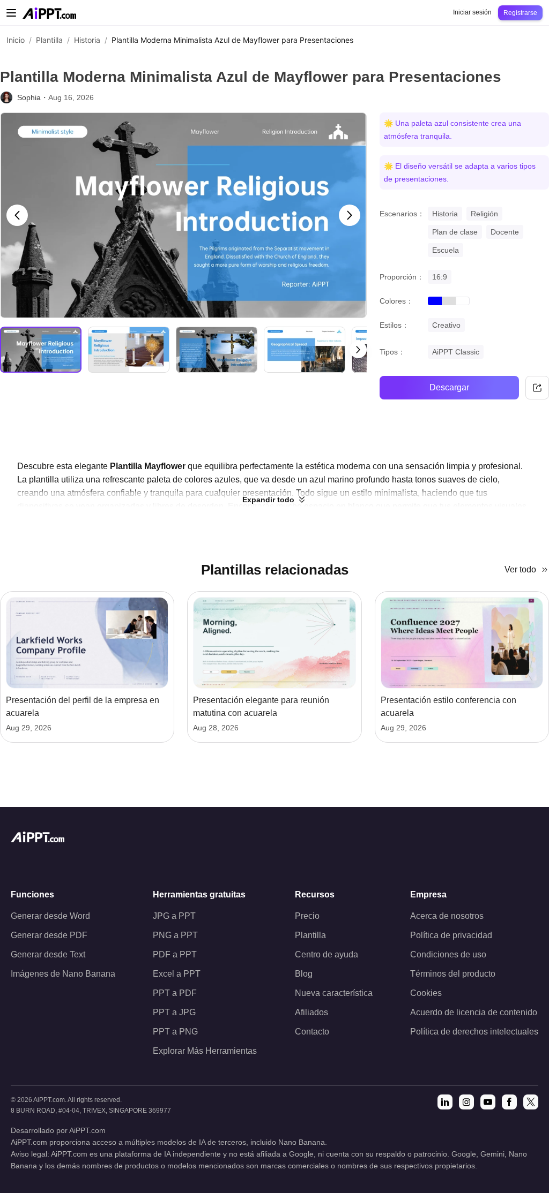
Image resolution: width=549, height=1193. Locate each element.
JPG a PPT (174, 915)
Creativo (446, 325)
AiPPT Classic (455, 352)
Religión (484, 213)
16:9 (439, 277)
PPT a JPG (174, 1012)
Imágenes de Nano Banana (63, 973)
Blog (304, 973)
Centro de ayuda (326, 954)
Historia (87, 39)
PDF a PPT (175, 954)
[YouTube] (487, 1101)
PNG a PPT (175, 935)
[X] (530, 1101)
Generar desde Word (50, 915)
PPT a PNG (175, 1031)
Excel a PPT (177, 973)
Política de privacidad (451, 935)
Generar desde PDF (49, 935)
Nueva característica (334, 993)
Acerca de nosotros (447, 915)
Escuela (445, 250)
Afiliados (311, 1012)
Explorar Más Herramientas (205, 1050)
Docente (505, 232)
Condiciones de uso (448, 954)
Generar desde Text (48, 954)
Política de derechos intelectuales (474, 1031)
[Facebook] (509, 1101)
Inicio (15, 39)
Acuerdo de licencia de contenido (473, 1012)
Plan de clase (455, 232)
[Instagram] (466, 1101)
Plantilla (49, 39)
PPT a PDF (175, 993)
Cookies (426, 993)
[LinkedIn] (444, 1101)
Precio (307, 915)
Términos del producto (452, 973)
